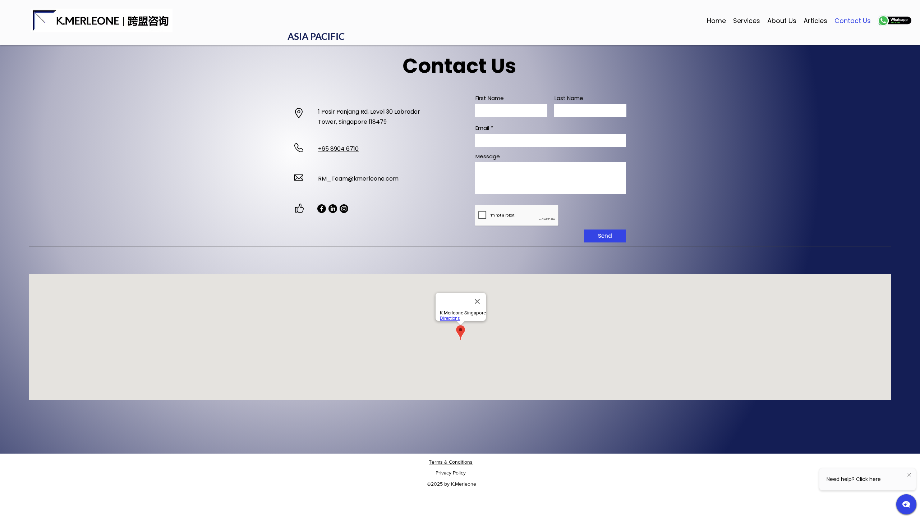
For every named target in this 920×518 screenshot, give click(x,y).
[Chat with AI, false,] (906, 504)
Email (482, 128)
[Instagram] (344, 208)
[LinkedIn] (332, 208)
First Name (489, 98)
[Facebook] (321, 208)
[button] (747, 20)
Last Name (569, 98)
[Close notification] (909, 475)
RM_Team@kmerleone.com (358, 178)
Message (487, 156)
